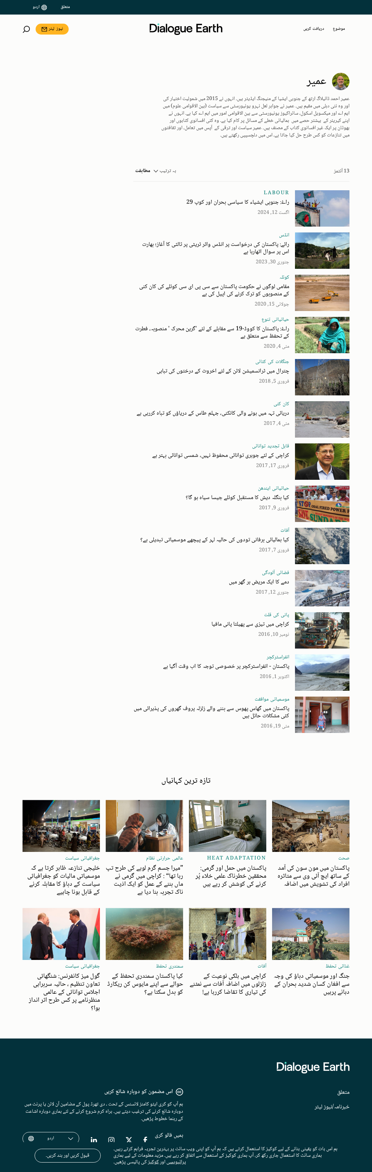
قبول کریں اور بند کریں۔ (67, 1155)
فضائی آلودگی (275, 573)
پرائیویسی (176, 1162)
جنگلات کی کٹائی (272, 362)
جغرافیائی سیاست (82, 858)
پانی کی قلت (276, 615)
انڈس (284, 235)
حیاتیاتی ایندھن (273, 488)
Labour (276, 193)
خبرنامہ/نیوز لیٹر (332, 1107)
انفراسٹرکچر (278, 657)
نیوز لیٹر (56, 29)
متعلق (65, 7)
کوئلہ (284, 277)
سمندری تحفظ (169, 966)
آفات (284, 530)
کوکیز (153, 1162)
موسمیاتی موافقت (272, 699)
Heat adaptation (236, 858)
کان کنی (281, 404)
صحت (343, 858)
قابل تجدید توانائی (270, 446)
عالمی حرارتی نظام (164, 858)
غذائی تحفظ (337, 966)
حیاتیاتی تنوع (275, 319)
